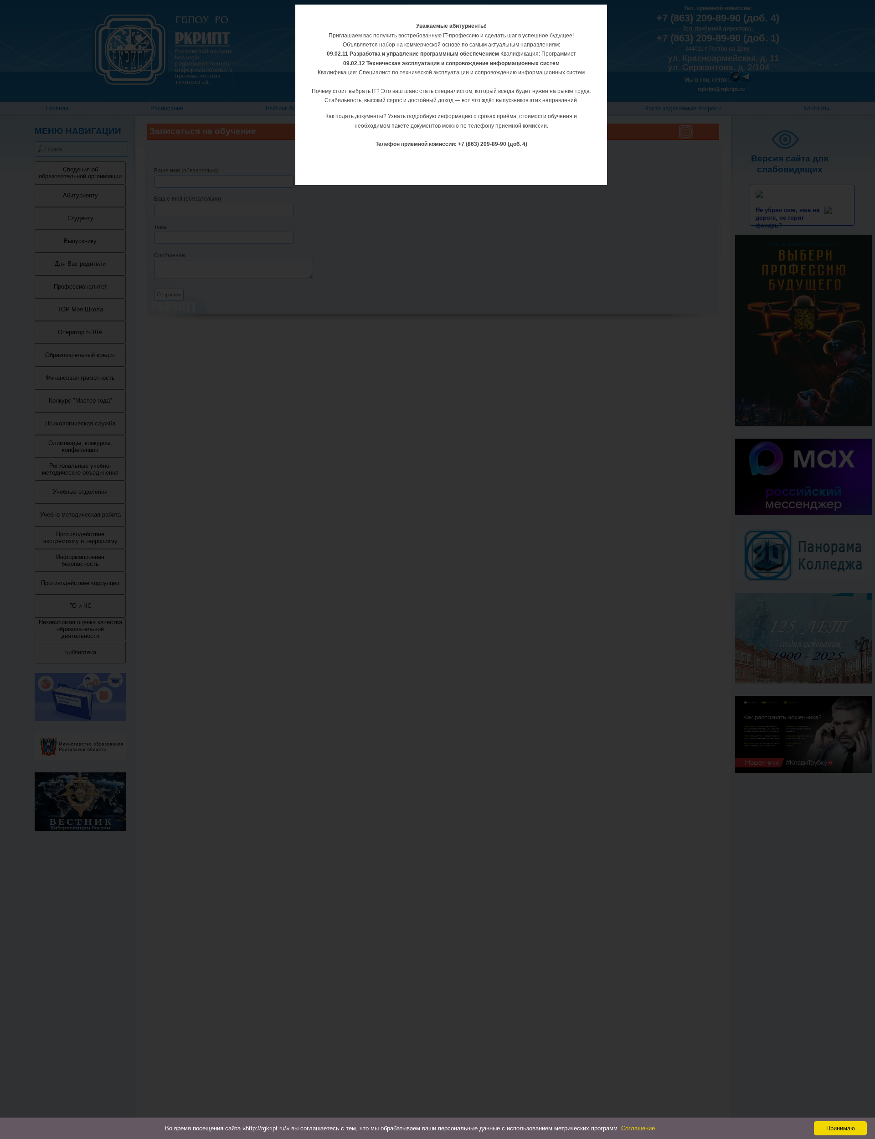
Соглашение (638, 1128)
